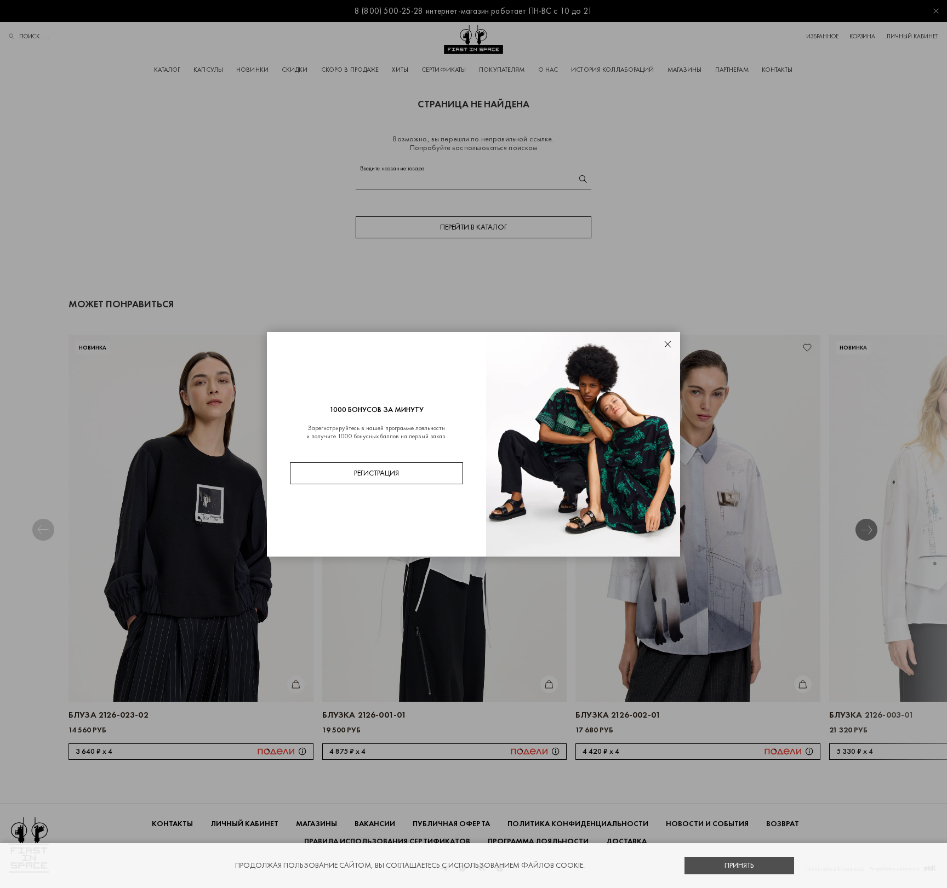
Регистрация (376, 473)
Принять (739, 865)
